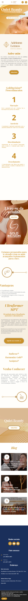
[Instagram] (10, 543)
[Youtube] (14, 543)
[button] (14, 72)
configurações (16, 596)
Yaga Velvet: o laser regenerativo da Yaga (12, 489)
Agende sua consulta (13, 18)
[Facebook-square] (18, 543)
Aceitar (4, 598)
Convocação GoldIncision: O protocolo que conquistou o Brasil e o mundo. (14, 510)
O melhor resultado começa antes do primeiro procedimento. (14, 466)
